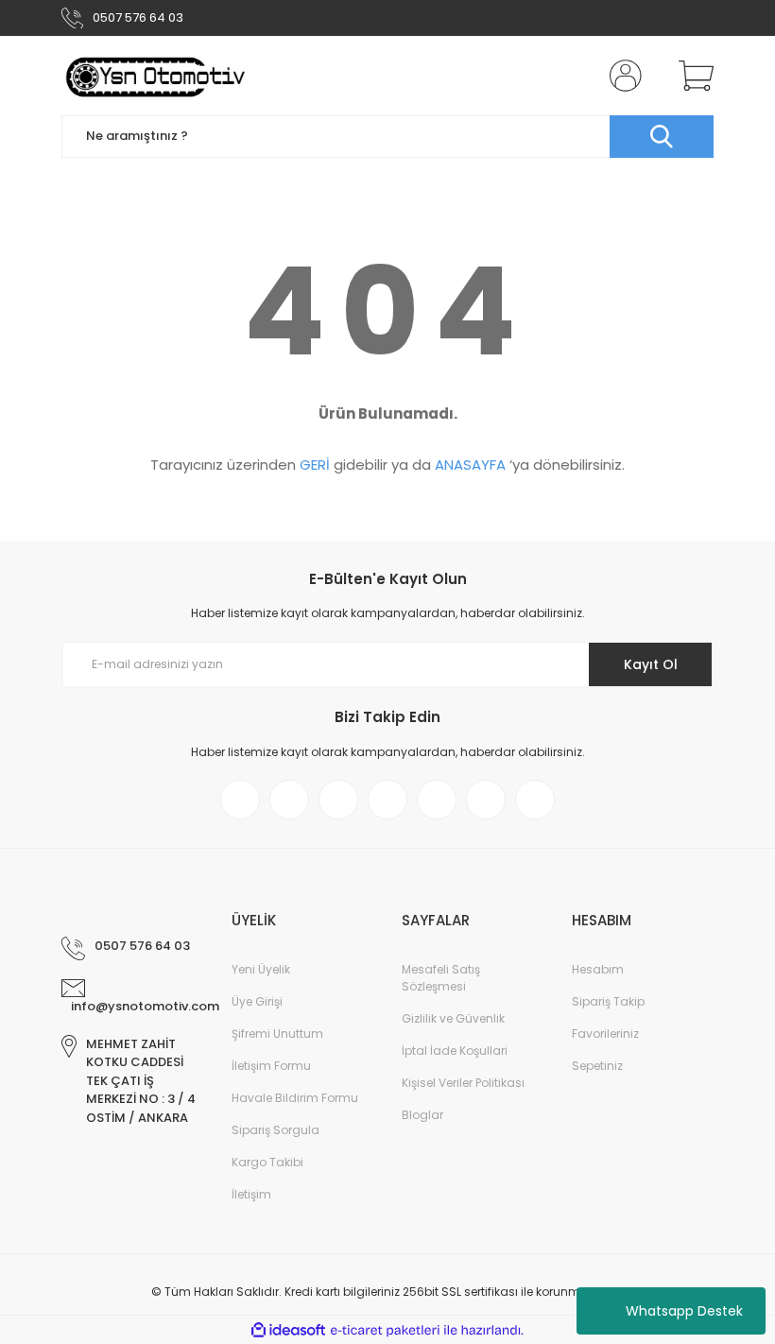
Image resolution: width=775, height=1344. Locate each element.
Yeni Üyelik (261, 969)
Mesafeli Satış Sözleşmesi (441, 977)
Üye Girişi (257, 1001)
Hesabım (598, 969)
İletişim (251, 1194)
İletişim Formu (271, 1066)
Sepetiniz (597, 1066)
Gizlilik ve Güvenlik (453, 1018)
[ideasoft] (288, 1330)
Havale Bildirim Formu (295, 1098)
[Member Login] (622, 75)
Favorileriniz (605, 1033)
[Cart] (692, 75)
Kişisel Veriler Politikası (463, 1083)
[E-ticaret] (385, 1329)
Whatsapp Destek (684, 1310)
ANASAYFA (470, 464)
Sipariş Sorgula (275, 1130)
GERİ (315, 464)
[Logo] (155, 75)
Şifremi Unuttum (277, 1033)
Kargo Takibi (267, 1162)
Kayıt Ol (651, 664)
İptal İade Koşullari (455, 1050)
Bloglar (422, 1115)
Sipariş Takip (608, 1001)
